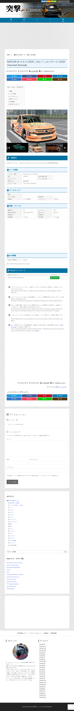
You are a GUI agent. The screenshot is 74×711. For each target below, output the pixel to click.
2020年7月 (42, 691)
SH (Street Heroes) (12, 582)
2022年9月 (42, 653)
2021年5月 (42, 670)
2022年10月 (42, 651)
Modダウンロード (14, 104)
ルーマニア (12, 536)
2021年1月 (42, 678)
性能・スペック (13, 99)
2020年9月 (42, 687)
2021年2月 (42, 676)
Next (65, 148)
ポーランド (12, 538)
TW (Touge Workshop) (13, 584)
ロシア (11, 533)
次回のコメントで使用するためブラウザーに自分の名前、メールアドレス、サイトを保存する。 (33, 475)
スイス (11, 529)
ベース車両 (12, 94)
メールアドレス (33, 459)
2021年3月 (42, 674)
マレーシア (12, 543)
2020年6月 (42, 693)
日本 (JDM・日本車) (14, 503)
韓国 (10, 524)
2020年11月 (42, 682)
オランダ (11, 531)
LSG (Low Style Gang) (12, 565)
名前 (8, 459)
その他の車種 (32, 55)
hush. (8, 572)
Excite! (8, 570)
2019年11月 (42, 695)
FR (42, 71)
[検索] (68, 1)
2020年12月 (42, 680)
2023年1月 (42, 644)
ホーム (10, 55)
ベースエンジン (13, 96)
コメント (8, 439)
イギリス (11, 510)
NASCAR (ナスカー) (49, 71)
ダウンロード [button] (55, 277)
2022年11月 (42, 649)
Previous (9, 148)
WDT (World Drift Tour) (13, 577)
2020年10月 (42, 685)
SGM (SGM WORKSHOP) (13, 567)
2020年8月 (42, 689)
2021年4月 (42, 672)
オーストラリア (13, 522)
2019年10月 (42, 697)
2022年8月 (42, 655)
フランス (11, 512)
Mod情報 (12, 102)
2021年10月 (42, 661)
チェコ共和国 (12, 540)
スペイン (11, 517)
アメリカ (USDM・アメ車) (16, 505)
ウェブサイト (10, 467)
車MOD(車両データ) (20, 55)
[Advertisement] (37, 35)
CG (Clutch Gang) (11, 579)
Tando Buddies (11, 589)
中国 (10, 526)
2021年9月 (42, 663)
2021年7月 (42, 668)
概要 (10, 91)
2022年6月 (42, 659)
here (36, 330)
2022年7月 (42, 657)
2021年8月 (42, 666)
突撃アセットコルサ (61, 387)
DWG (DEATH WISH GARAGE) (15, 574)
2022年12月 (42, 647)
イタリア (11, 515)
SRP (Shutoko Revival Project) (14, 563)
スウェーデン (12, 519)
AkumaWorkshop (11, 586)
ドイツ (11, 508)
